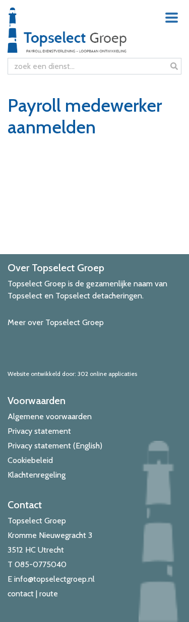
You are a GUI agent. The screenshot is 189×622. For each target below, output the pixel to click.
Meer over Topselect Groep (56, 322)
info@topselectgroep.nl (54, 579)
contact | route (33, 593)
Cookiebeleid (30, 460)
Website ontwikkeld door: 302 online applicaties (72, 373)
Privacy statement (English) (55, 445)
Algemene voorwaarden (50, 416)
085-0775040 (41, 564)
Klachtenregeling (37, 475)
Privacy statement (39, 431)
